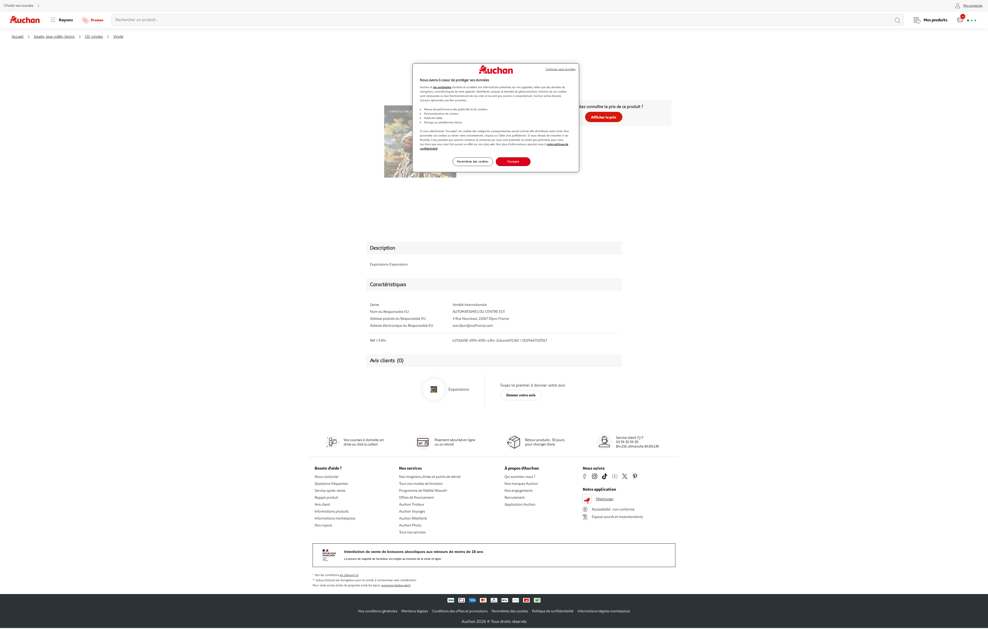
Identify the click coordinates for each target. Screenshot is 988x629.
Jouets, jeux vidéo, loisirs (54, 36)
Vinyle (118, 36)
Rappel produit (326, 497)
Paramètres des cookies (473, 161)
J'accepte (513, 161)
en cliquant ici (349, 575)
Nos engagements (519, 490)
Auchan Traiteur (411, 504)
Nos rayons (323, 525)
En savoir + (545, 90)
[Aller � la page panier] (966, 19)
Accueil (17, 36)
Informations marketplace (335, 518)
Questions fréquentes (331, 483)
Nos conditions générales (377, 611)
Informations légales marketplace (604, 611)
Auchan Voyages (412, 511)
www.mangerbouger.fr (396, 585)
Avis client (322, 504)
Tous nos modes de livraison (421, 483)
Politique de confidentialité (553, 611)
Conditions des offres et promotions (460, 611)
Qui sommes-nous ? (520, 477)
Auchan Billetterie (413, 518)
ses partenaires (442, 87)
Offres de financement (416, 497)
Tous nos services (412, 532)
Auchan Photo (410, 525)
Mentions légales (414, 611)
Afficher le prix (603, 117)
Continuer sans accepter (561, 69)
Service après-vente (330, 490)
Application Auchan (520, 504)
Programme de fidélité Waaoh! (423, 490)
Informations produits (332, 511)
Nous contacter (327, 477)
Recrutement (515, 497)
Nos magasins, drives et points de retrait (430, 477)
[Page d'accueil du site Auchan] (26, 19)
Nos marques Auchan (521, 483)
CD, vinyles (94, 36)
